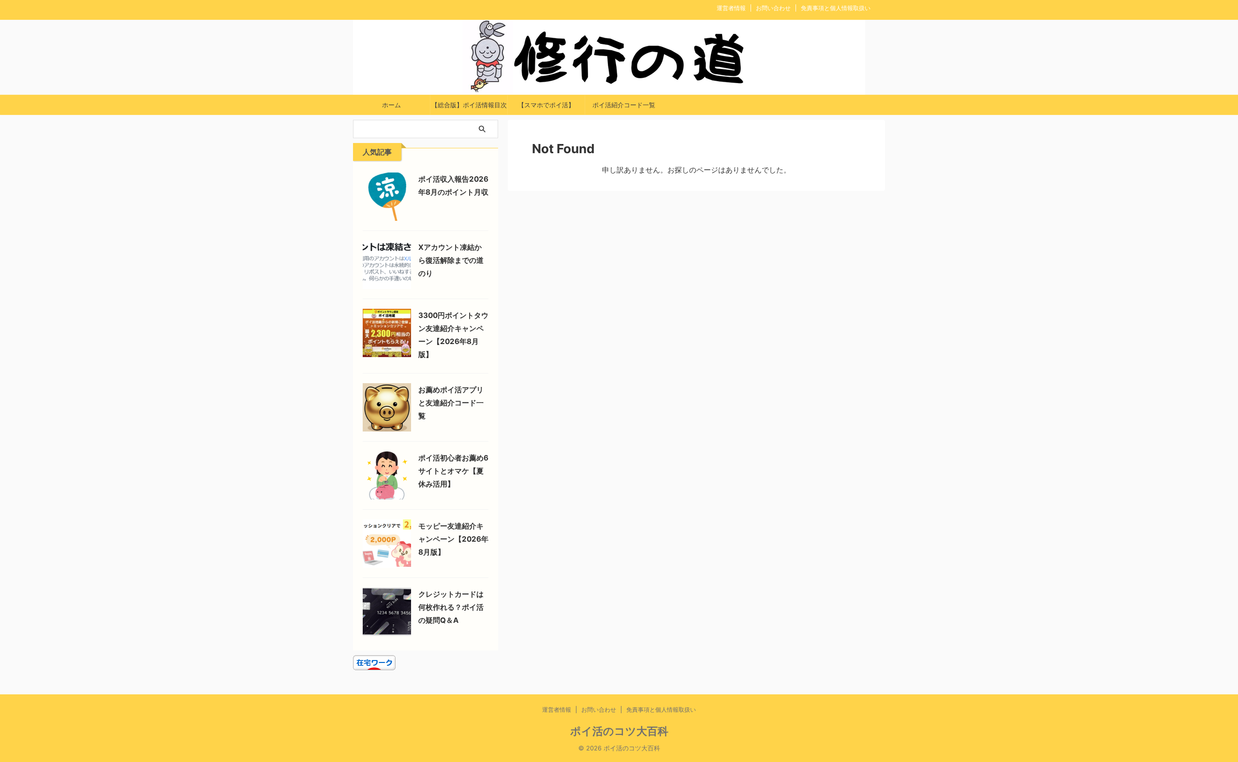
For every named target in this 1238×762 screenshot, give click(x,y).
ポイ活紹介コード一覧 (623, 105)
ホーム (391, 105)
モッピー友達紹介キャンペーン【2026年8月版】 (453, 539)
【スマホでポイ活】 (546, 105)
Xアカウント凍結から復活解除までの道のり (451, 260)
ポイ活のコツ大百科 (619, 731)
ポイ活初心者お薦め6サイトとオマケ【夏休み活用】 (453, 471)
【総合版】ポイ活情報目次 (469, 105)
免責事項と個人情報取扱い (835, 8)
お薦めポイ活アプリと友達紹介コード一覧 (451, 402)
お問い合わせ (773, 8)
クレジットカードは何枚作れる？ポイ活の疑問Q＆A (451, 607)
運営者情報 (731, 8)
